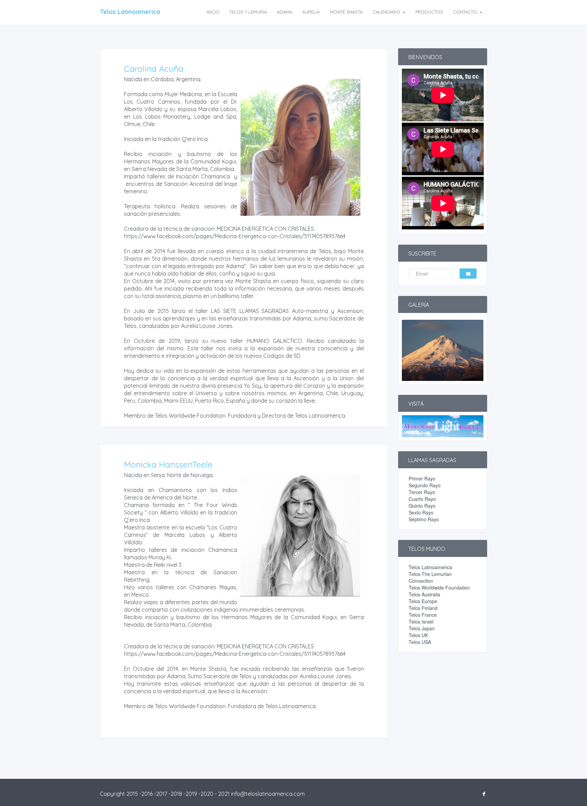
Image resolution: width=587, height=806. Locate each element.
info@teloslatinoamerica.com (268, 793)
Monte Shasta (346, 12)
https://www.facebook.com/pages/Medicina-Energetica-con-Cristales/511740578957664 (234, 236)
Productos (429, 12)
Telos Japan (422, 628)
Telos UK (418, 635)
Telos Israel (421, 621)
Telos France (423, 614)
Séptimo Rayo (424, 519)
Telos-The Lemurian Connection (430, 577)
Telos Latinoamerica (130, 12)
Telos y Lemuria (248, 12)
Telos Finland (423, 607)
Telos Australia (424, 594)
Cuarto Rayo (422, 498)
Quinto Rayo (422, 505)
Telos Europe (423, 601)
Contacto (465, 12)
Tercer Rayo (422, 492)
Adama (284, 12)
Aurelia (311, 12)
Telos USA (420, 641)
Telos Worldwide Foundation (439, 587)
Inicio (213, 12)
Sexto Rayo (421, 512)
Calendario (387, 12)
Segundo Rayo (425, 485)
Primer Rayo (422, 478)
